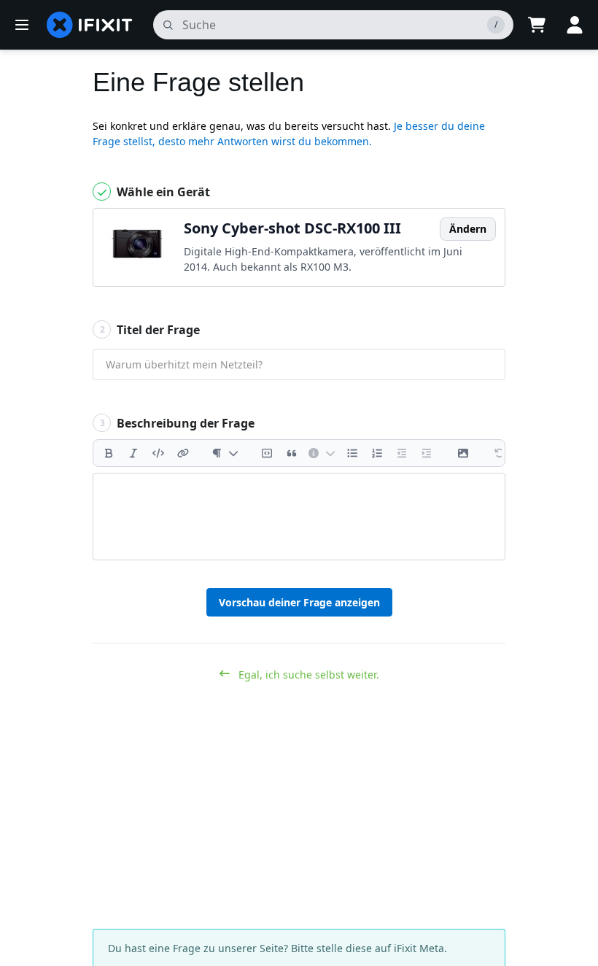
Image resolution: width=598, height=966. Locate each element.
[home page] (90, 25)
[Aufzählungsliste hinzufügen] (352, 453)
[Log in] (574, 24)
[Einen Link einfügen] (183, 453)
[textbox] (299, 516)
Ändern (467, 229)
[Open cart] (536, 24)
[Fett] (108, 453)
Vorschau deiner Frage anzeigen (299, 602)
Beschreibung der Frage (177, 423)
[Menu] (22, 25)
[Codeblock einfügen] (267, 453)
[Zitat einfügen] (291, 453)
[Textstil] (225, 453)
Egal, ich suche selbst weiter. (307, 674)
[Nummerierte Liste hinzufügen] (377, 453)
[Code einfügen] (158, 453)
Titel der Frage (150, 330)
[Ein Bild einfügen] (463, 453)
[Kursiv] (133, 453)
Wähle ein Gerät (162, 192)
